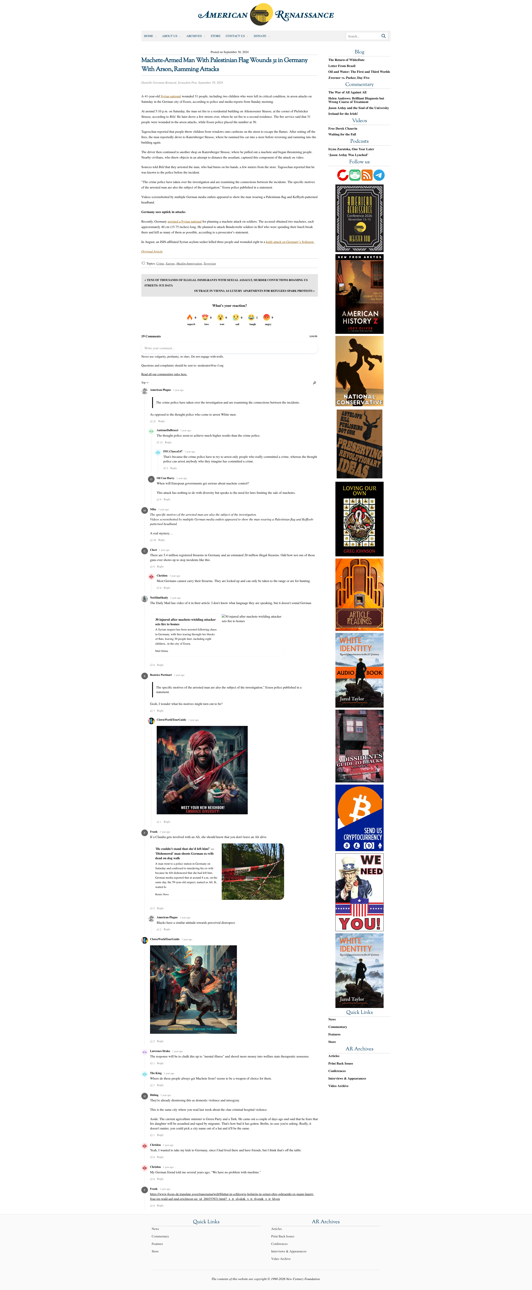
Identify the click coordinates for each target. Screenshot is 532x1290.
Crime (160, 263)
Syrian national (171, 96)
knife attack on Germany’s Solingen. (290, 242)
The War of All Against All (347, 92)
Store (215, 36)
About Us (169, 36)
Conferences (337, 1070)
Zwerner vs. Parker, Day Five (348, 78)
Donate (260, 36)
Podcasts (359, 141)
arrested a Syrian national (184, 221)
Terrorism (209, 263)
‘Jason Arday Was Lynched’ (348, 155)
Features (334, 1034)
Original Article (152, 251)
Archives (194, 36)
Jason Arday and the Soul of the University (358, 108)
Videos (359, 121)
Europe (170, 263)
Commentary (359, 84)
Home (148, 36)
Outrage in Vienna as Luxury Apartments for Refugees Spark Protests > (254, 290)
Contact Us (235, 36)
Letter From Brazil (341, 66)
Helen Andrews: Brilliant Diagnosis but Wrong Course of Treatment (356, 100)
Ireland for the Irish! (343, 114)
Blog (359, 52)
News (332, 1019)
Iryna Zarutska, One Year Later (351, 149)
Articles (333, 1056)
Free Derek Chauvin (342, 128)
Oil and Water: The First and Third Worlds (359, 72)
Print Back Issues (340, 1063)
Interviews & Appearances (347, 1078)
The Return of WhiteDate (346, 60)
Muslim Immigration (189, 263)
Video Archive (338, 1085)
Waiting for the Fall (342, 134)
